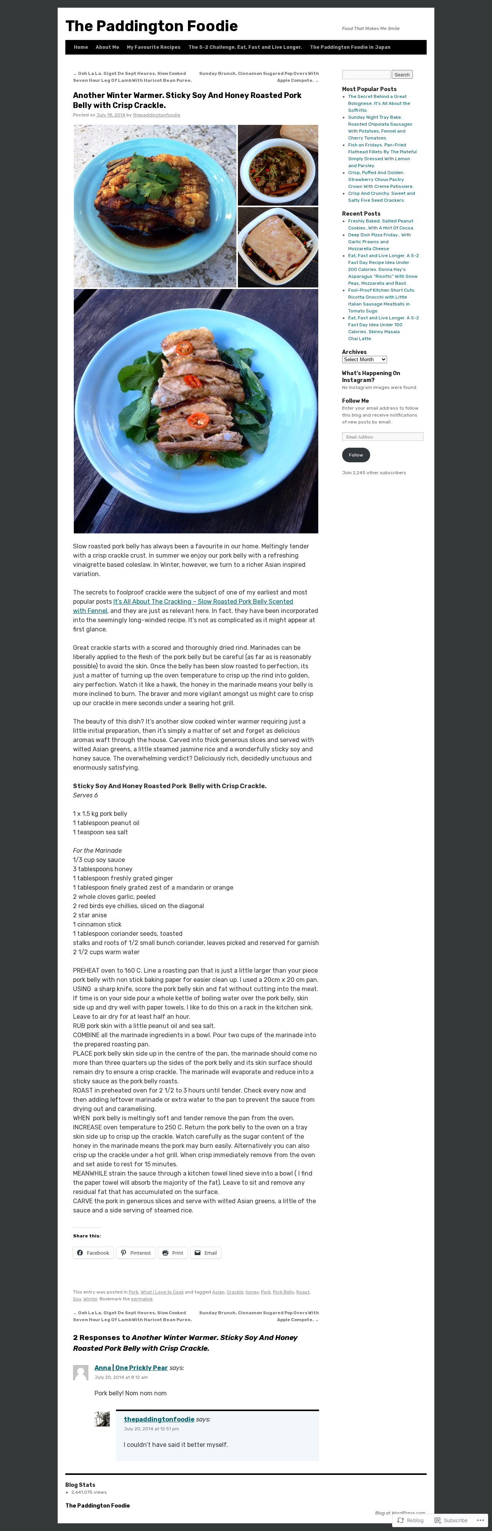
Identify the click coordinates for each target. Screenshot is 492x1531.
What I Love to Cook (162, 1292)
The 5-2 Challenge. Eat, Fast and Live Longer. (245, 47)
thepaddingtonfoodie (156, 115)
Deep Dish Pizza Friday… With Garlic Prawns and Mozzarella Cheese (379, 241)
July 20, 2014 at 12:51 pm (151, 1428)
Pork (133, 1292)
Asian (218, 1292)
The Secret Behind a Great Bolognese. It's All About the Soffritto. (379, 103)
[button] (155, 206)
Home (81, 47)
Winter (90, 1299)
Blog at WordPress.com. (401, 1513)
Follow (356, 455)
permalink (142, 1299)
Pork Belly (283, 1292)
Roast (302, 1292)
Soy (77, 1299)
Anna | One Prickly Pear (131, 1368)
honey (252, 1292)
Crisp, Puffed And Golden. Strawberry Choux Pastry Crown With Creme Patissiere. (381, 179)
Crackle (235, 1292)
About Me (107, 47)
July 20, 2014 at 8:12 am (121, 1377)
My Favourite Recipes (154, 47)
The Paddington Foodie (151, 26)
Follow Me (355, 401)
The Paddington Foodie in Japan (350, 47)
